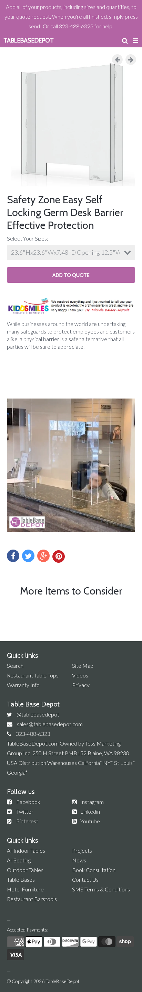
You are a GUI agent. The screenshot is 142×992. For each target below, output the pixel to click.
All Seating (19, 860)
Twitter (24, 811)
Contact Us (85, 879)
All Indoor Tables (26, 850)
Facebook (28, 801)
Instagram (92, 801)
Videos (80, 675)
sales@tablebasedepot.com (50, 724)
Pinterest (27, 821)
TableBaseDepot (62, 981)
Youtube (90, 821)
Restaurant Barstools (32, 899)
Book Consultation (93, 870)
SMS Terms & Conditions (101, 889)
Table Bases (21, 879)
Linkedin (90, 811)
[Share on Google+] (43, 556)
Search (15, 665)
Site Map (82, 665)
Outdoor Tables (25, 870)
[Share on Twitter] (28, 556)
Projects (82, 850)
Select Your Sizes (27, 238)
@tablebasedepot (38, 714)
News (79, 860)
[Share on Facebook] (13, 556)
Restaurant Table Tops (33, 675)
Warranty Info (23, 685)
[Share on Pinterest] (58, 556)
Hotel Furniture (25, 889)
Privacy (81, 685)
